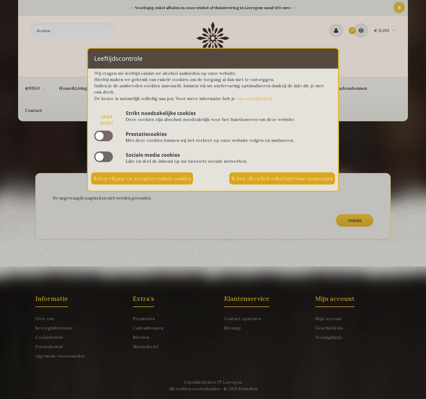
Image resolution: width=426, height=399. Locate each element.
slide (103, 136)
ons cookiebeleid (254, 98)
